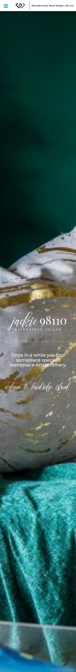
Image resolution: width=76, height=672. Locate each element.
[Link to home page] (20, 5)
